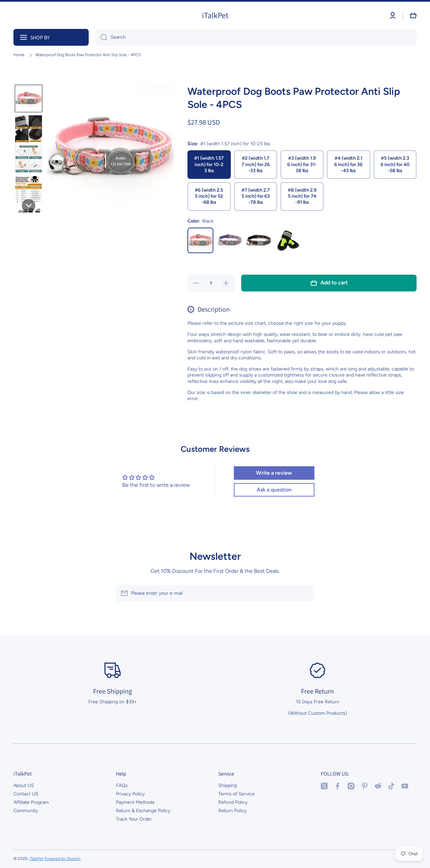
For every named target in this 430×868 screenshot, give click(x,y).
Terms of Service (236, 794)
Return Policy (232, 811)
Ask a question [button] (274, 489)
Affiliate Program (31, 802)
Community (25, 811)
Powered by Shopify (62, 858)
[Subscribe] (305, 593)
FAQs (122, 785)
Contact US (25, 794)
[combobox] (256, 37)
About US (23, 785)
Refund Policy (233, 802)
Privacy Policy (130, 794)
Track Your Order (134, 819)
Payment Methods (135, 802)
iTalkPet (36, 858)
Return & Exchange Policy (143, 811)
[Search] (101, 37)
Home (19, 54)
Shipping (227, 785)
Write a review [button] (274, 473)
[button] (413, 15)
